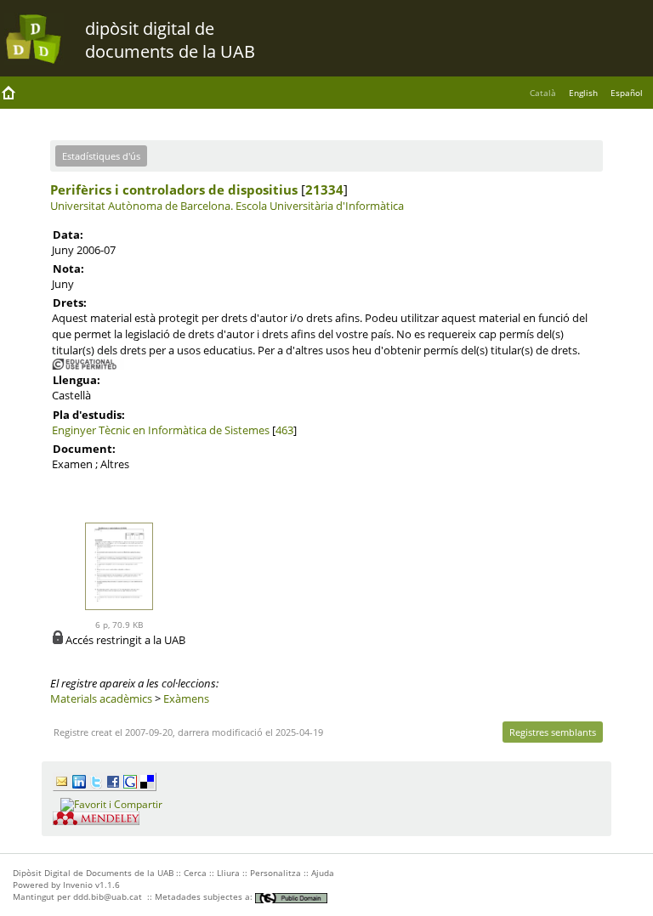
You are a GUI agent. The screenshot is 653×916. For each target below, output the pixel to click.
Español (626, 93)
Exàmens (186, 698)
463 (284, 430)
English (583, 93)
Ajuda (322, 873)
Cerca (195, 873)
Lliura (228, 873)
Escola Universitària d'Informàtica (320, 205)
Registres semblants (552, 732)
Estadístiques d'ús (101, 156)
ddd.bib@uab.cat (107, 896)
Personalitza (275, 873)
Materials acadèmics (101, 698)
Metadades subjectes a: (205, 896)
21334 (324, 189)
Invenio (78, 885)
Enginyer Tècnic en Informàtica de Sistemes (161, 430)
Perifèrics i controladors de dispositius (174, 189)
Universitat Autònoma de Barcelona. (141, 205)
